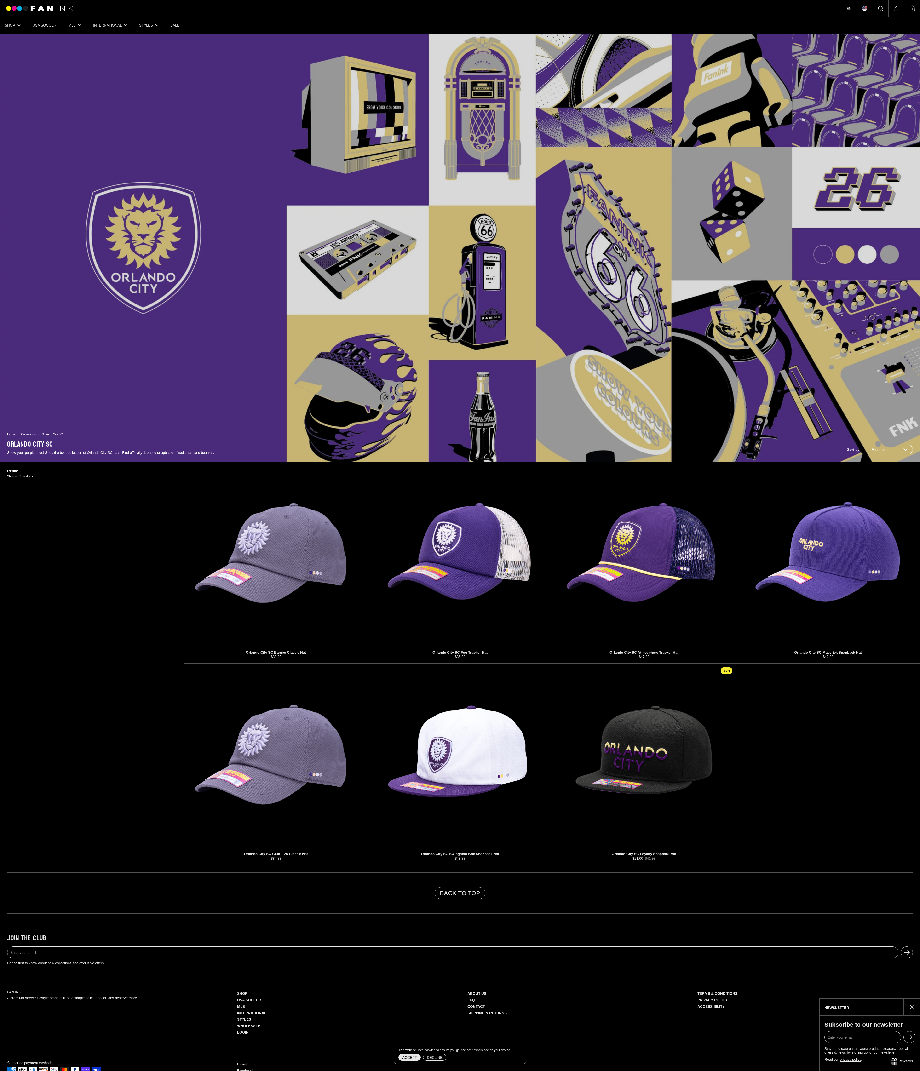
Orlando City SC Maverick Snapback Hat (828, 562)
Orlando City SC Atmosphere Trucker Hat (644, 562)
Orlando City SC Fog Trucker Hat (460, 562)
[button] (849, 8)
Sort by (853, 449)
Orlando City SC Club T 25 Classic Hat (276, 764)
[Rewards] (902, 1061)
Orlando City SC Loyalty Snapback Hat (644, 764)
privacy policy (850, 1059)
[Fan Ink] (39, 8)
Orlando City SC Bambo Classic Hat (276, 562)
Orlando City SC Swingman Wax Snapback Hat (460, 764)
